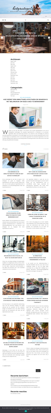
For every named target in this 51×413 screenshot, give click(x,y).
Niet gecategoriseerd (15, 92)
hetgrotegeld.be (25, 8)
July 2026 (12, 62)
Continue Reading (25, 144)
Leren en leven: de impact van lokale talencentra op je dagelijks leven (37, 216)
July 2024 (12, 76)
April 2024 (13, 80)
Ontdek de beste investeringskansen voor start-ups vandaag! (25, 36)
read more (25, 44)
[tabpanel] (25, 37)
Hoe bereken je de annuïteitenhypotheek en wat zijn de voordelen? (13, 173)
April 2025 (13, 69)
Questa (6, 149)
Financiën (12, 91)
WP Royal (28, 404)
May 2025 (13, 67)
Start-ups (25, 30)
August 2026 (13, 61)
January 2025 (13, 73)
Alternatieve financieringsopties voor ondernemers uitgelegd (37, 257)
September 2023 (14, 83)
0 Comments (46, 149)
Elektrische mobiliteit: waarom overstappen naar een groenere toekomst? (37, 300)
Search (38, 370)
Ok (25, 411)
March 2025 (13, 70)
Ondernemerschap (15, 94)
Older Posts (6, 365)
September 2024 (14, 75)
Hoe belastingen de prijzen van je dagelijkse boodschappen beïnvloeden (13, 344)
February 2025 (14, 72)
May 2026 (13, 64)
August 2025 (13, 66)
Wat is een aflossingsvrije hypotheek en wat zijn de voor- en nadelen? (37, 173)
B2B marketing (14, 89)
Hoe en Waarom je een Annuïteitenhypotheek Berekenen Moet (13, 215)
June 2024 (13, 78)
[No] (49, 409)
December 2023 (14, 81)
